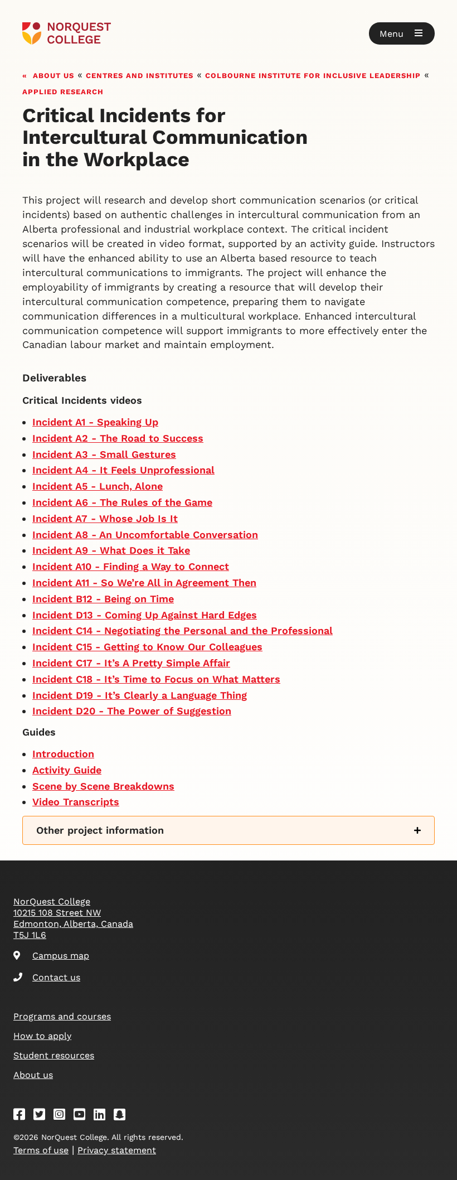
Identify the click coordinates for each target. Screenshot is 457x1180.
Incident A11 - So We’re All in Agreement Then (144, 582)
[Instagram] (63, 1116)
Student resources (53, 1055)
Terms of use (41, 1150)
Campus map (60, 955)
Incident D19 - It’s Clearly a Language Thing (139, 695)
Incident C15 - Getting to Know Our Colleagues (147, 646)
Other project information (100, 830)
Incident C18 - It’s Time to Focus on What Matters (156, 679)
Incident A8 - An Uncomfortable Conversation (145, 534)
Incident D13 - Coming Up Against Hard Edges (144, 615)
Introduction (63, 754)
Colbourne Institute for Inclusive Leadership (313, 74)
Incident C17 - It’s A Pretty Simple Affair (131, 663)
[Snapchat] (123, 1116)
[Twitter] (42, 1116)
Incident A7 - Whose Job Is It (105, 518)
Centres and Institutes (139, 74)
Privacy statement (116, 1150)
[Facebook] (22, 1116)
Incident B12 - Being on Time (103, 598)
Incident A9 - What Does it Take (111, 550)
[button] (402, 33)
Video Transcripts (75, 801)
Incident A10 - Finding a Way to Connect (130, 566)
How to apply (42, 1036)
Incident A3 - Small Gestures (104, 454)
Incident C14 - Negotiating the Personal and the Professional (182, 630)
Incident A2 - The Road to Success (117, 438)
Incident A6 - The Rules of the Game (122, 502)
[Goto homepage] (66, 33)
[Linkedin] (103, 1116)
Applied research (63, 90)
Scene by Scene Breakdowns (103, 786)
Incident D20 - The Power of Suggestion (131, 711)
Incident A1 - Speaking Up (95, 422)
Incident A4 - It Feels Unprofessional (123, 470)
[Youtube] (83, 1116)
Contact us (56, 977)
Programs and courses (62, 1016)
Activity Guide (66, 770)
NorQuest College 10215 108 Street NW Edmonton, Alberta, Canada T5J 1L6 (73, 918)
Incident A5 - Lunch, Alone (97, 486)
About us (53, 74)
